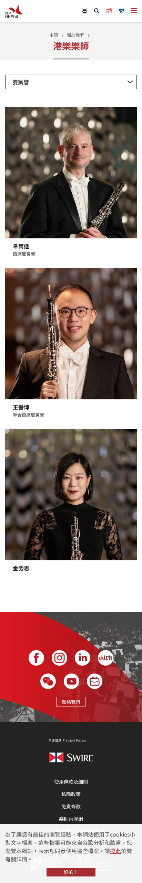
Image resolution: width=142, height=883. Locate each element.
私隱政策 (71, 793)
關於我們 (75, 35)
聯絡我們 (71, 702)
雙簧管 (20, 82)
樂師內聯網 (71, 818)
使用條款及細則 (71, 781)
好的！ (71, 872)
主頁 (53, 35)
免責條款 (71, 806)
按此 (115, 851)
